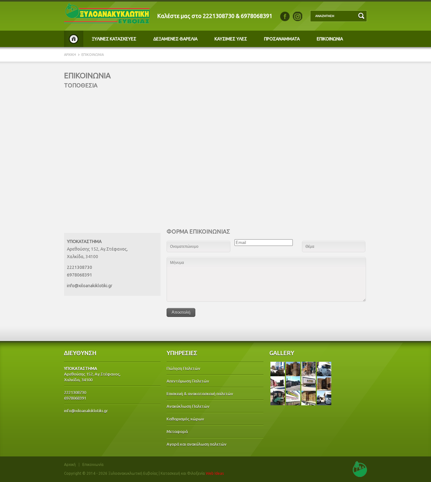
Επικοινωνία (92, 465)
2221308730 (218, 16)
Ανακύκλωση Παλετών (188, 406)
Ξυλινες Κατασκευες (114, 38)
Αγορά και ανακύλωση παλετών (197, 444)
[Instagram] (297, 16)
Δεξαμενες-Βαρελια (175, 38)
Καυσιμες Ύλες (231, 38)
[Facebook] (285, 16)
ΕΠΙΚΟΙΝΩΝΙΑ (330, 38)
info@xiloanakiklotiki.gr (89, 285)
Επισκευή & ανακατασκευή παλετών (200, 393)
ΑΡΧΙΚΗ (73, 39)
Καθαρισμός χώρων (185, 419)
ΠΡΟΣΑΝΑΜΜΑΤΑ (282, 38)
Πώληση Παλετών (183, 368)
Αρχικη (70, 55)
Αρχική (70, 465)
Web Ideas (215, 473)
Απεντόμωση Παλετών (188, 381)
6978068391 (256, 16)
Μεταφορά (177, 431)
